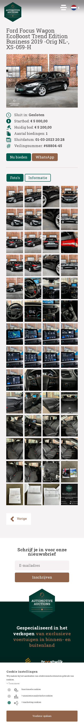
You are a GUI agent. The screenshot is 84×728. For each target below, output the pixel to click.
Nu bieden (18, 157)
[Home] (13, 20)
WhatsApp (45, 157)
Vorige (22, 519)
